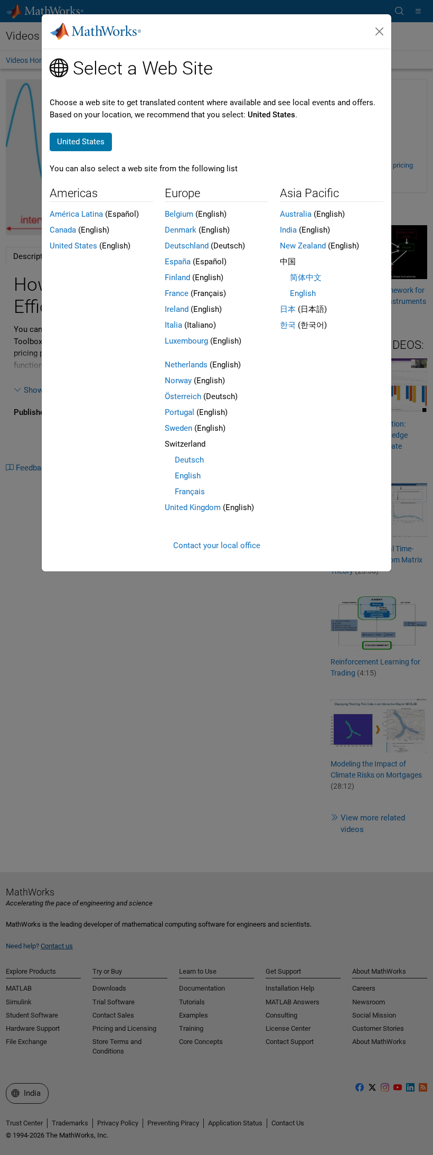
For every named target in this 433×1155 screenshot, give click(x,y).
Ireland (177, 309)
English (188, 476)
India (288, 230)
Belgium (179, 214)
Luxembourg (186, 341)
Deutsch (189, 460)
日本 (288, 309)
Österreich (183, 396)
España (178, 261)
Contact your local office (216, 545)
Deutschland (187, 246)
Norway (178, 380)
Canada (63, 230)
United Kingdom (193, 507)
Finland (177, 277)
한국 (288, 325)
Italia (173, 325)
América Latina (76, 214)
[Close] (380, 32)
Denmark (180, 230)
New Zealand (303, 246)
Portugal (179, 412)
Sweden (178, 428)
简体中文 (306, 277)
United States (73, 246)
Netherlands (186, 364)
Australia (296, 214)
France (177, 293)
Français (190, 491)
